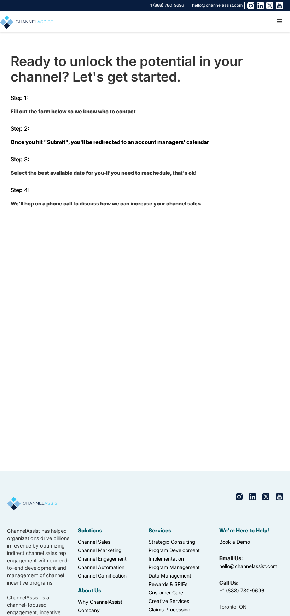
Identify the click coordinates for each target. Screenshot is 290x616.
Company (89, 610)
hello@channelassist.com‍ (248, 566)
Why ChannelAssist (100, 602)
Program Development (174, 550)
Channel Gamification (102, 576)
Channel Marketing (99, 550)
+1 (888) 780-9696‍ (242, 590)
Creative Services (169, 601)
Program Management (174, 567)
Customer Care (166, 593)
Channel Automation (101, 567)
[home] (26, 21)
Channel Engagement (102, 559)
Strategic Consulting (172, 542)
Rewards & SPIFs (168, 584)
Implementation (166, 559)
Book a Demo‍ (234, 542)
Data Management (170, 576)
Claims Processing (169, 609)
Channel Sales (94, 542)
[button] (279, 21)
